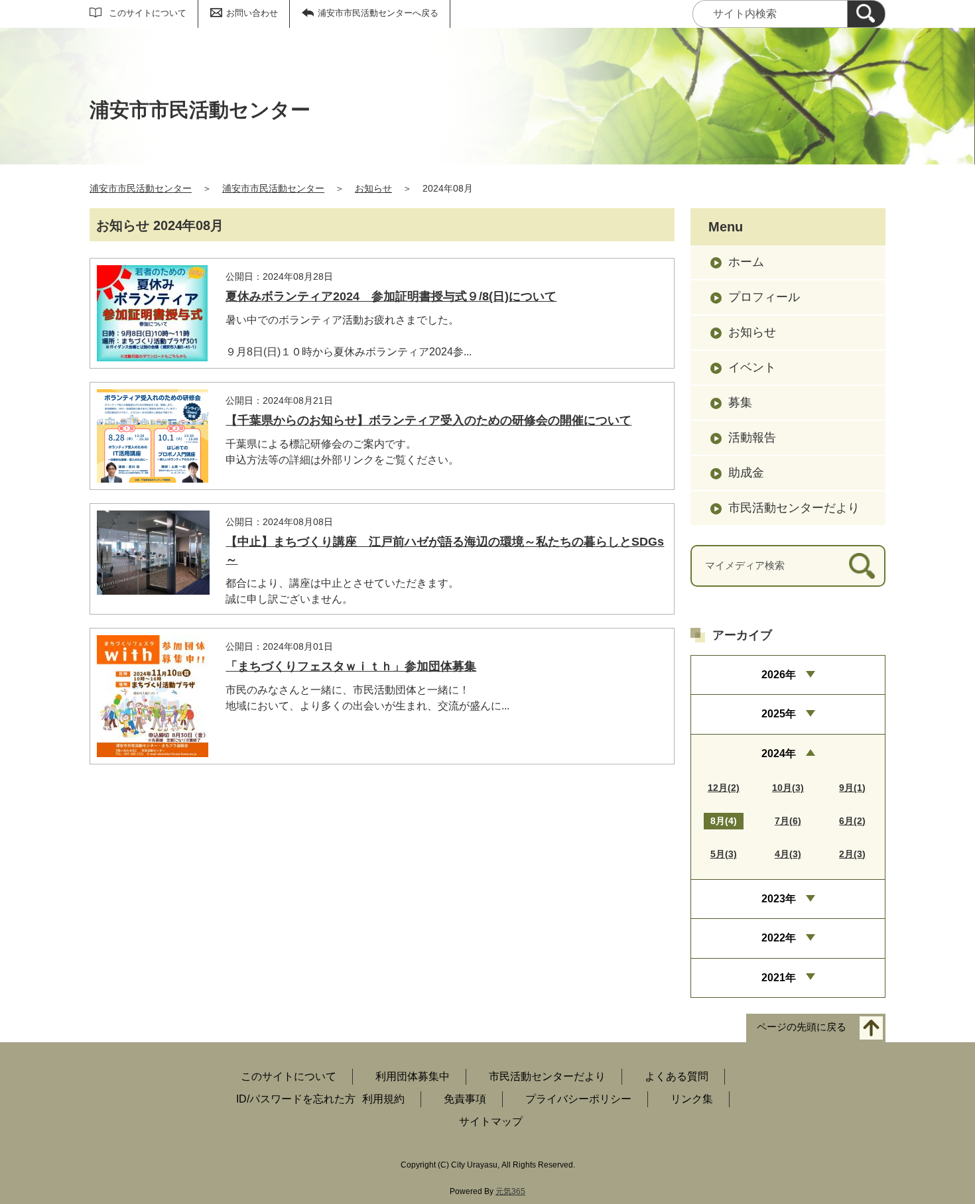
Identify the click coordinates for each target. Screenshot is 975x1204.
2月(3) (852, 854)
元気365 (510, 1191)
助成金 (746, 472)
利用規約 (383, 1099)
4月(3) (788, 854)
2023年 (778, 898)
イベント (752, 367)
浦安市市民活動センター (141, 188)
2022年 (778, 937)
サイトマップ (491, 1121)
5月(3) (723, 854)
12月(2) (724, 787)
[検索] (866, 14)
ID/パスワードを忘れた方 (296, 1099)
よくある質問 (676, 1076)
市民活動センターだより (794, 507)
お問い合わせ (252, 13)
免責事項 (465, 1099)
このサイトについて (147, 13)
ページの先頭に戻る (801, 1027)
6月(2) (852, 820)
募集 (740, 402)
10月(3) (788, 787)
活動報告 (752, 437)
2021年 (778, 977)
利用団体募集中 (412, 1076)
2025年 (778, 713)
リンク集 (692, 1099)
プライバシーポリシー (578, 1099)
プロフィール (764, 297)
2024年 (778, 753)
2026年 (778, 674)
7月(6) (788, 820)
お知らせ (373, 188)
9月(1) (852, 787)
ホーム (746, 262)
